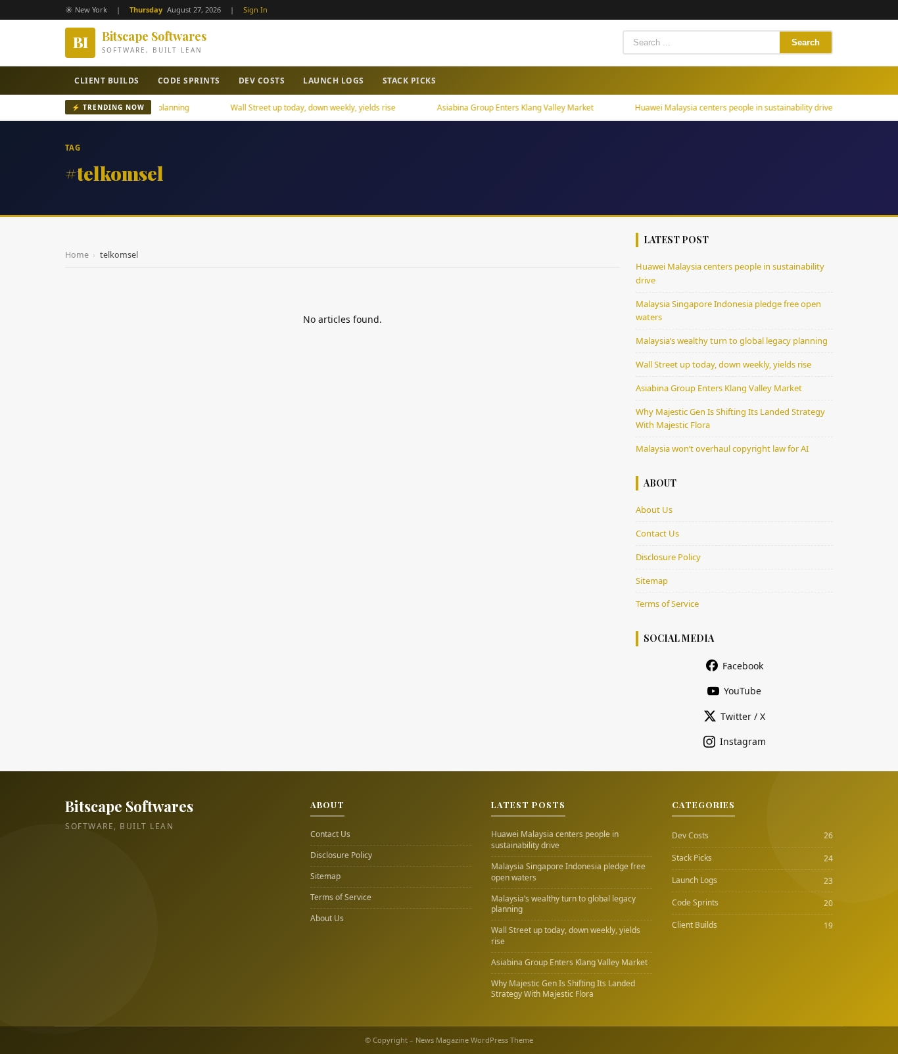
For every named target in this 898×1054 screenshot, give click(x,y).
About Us (654, 509)
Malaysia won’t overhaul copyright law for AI (722, 448)
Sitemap (652, 581)
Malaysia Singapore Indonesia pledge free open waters (568, 872)
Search (806, 42)
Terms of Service (667, 604)
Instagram (743, 741)
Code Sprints (189, 80)
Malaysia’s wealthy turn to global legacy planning (732, 341)
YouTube (742, 690)
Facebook (742, 665)
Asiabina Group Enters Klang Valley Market (489, 107)
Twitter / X (743, 716)
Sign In (255, 9)
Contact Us (657, 533)
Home (77, 254)
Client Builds (106, 80)
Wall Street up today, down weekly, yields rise (286, 107)
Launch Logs (333, 80)
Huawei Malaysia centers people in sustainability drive (708, 107)
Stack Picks (410, 80)
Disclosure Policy (668, 557)
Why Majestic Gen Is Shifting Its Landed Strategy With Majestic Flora (563, 989)
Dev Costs (262, 80)
